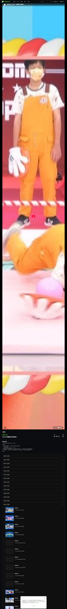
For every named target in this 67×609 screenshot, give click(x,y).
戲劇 (21, 1)
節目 (25, 1)
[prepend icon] (41, 1)
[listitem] (33, 510)
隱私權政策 (37, 602)
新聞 (14, 1)
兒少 (18, 1)
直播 (28, 1)
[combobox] (46, 2)
